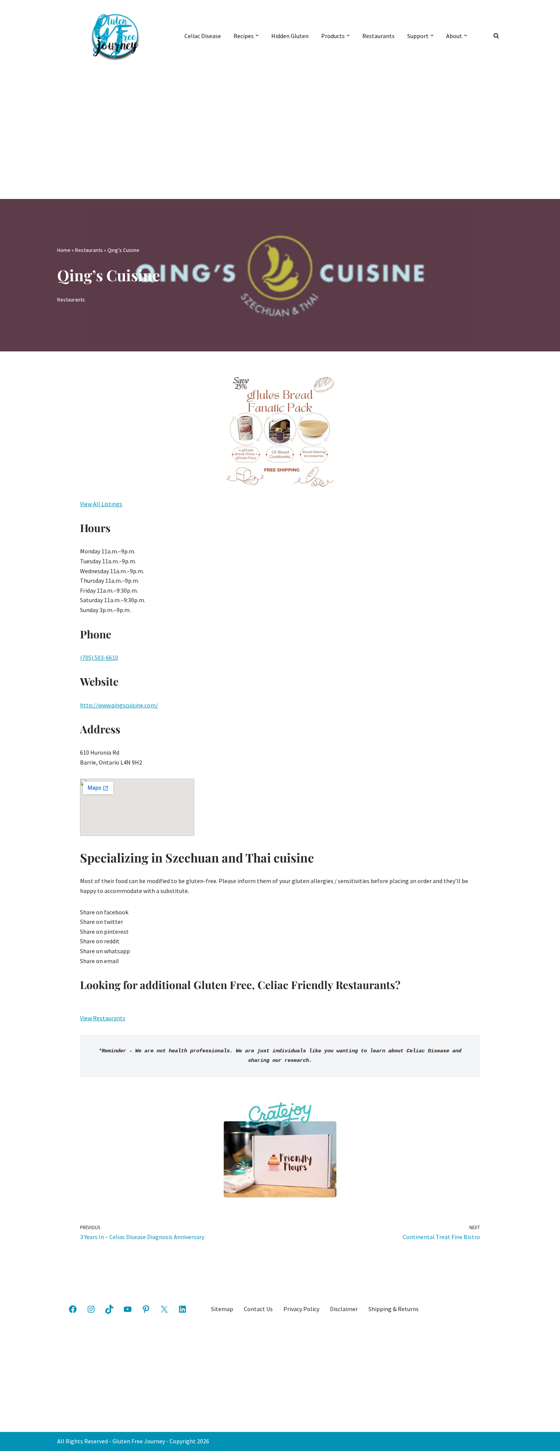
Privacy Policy (301, 1309)
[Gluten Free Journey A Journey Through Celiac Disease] (114, 35)
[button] (257, 35)
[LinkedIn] (182, 1309)
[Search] (496, 35)
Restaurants (378, 36)
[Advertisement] (280, 128)
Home (63, 250)
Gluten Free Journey (138, 1441)
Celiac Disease (202, 36)
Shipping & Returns (393, 1309)
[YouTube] (127, 1309)
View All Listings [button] (101, 504)
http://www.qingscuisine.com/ (119, 705)
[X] (164, 1309)
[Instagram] (91, 1309)
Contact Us (258, 1309)
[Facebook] (73, 1309)
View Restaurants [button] (102, 1018)
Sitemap (222, 1309)
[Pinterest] (146, 1309)
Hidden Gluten (290, 36)
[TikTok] (109, 1309)
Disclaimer (344, 1309)
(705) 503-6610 (99, 657)
